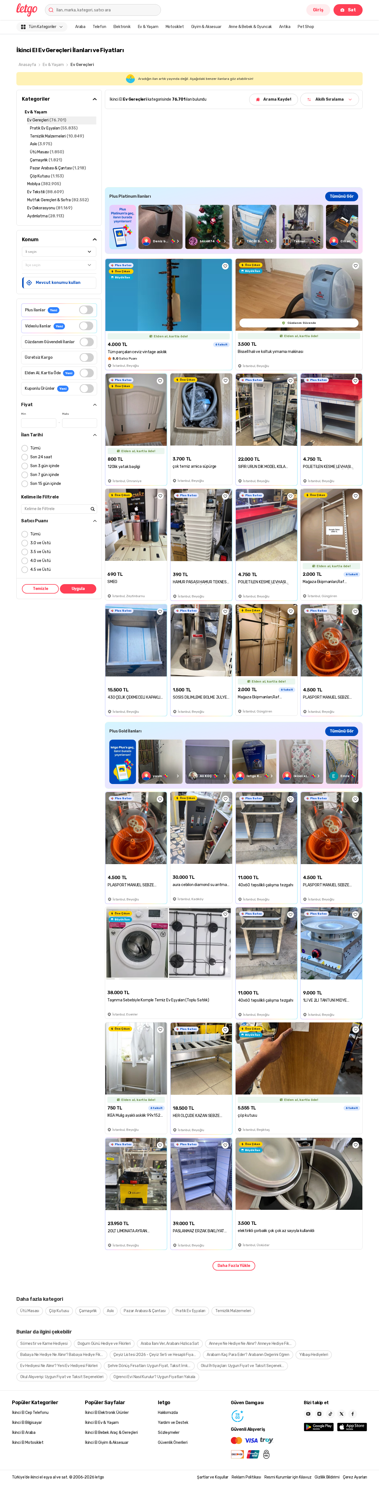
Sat (352, 9)
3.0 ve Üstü (40, 543)
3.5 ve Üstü (40, 551)
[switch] (86, 310)
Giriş (318, 9)
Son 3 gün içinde (44, 466)
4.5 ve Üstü (40, 569)
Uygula (78, 588)
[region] (233, 227)
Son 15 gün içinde (45, 483)
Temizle (40, 588)
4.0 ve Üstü (40, 560)
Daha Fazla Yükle (234, 1265)
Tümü (35, 448)
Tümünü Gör (342, 196)
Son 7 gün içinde (44, 474)
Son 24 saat (41, 457)
